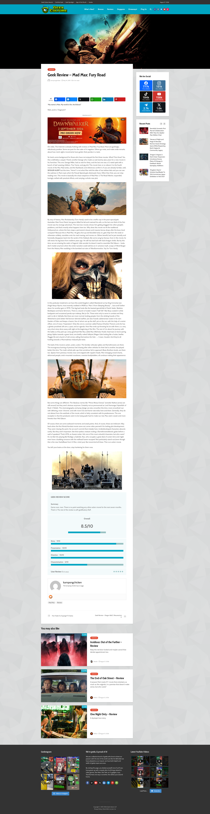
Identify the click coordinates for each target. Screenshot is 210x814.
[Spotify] (116, 782)
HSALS (95, 697)
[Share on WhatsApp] (95, 99)
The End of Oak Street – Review (107, 678)
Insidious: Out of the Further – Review (106, 644)
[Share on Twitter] (83, 99)
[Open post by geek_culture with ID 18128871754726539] (47, 782)
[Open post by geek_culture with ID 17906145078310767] (60, 765)
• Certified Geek (58, 2)
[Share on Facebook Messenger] (71, 99)
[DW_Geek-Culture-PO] (87, 130)
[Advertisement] (87, 90)
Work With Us (107, 809)
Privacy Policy (98, 809)
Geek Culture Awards (47, 2)
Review (59, 603)
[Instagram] (91, 782)
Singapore (121, 9)
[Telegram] (108, 782)
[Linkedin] (104, 782)
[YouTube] (95, 782)
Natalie (95, 661)
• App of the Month (80, 2)
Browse (100, 9)
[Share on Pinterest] (119, 99)
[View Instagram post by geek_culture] (52, 771)
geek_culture (47, 758)
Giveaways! (132, 9)
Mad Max (52, 603)
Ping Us (144, 9)
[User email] (50, 597)
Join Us (114, 809)
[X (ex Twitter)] (100, 782)
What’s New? (89, 9)
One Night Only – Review (103, 714)
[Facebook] (87, 782)
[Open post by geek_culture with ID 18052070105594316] (47, 765)
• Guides (90, 2)
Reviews (110, 9)
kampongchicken (55, 80)
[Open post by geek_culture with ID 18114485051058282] (73, 782)
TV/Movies (51, 69)
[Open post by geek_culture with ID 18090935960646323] (60, 782)
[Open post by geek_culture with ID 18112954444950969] (73, 765)
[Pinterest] (112, 782)
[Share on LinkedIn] (107, 99)
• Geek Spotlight (69, 2)
